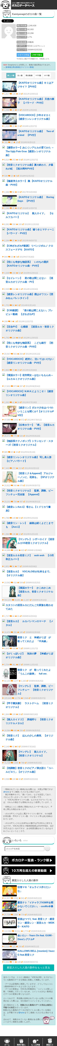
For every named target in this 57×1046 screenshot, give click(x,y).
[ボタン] (47, 848)
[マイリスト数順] (27, 67)
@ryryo (6, 792)
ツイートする (23, 55)
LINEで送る (37, 55)
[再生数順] (16, 67)
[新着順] (9, 67)
